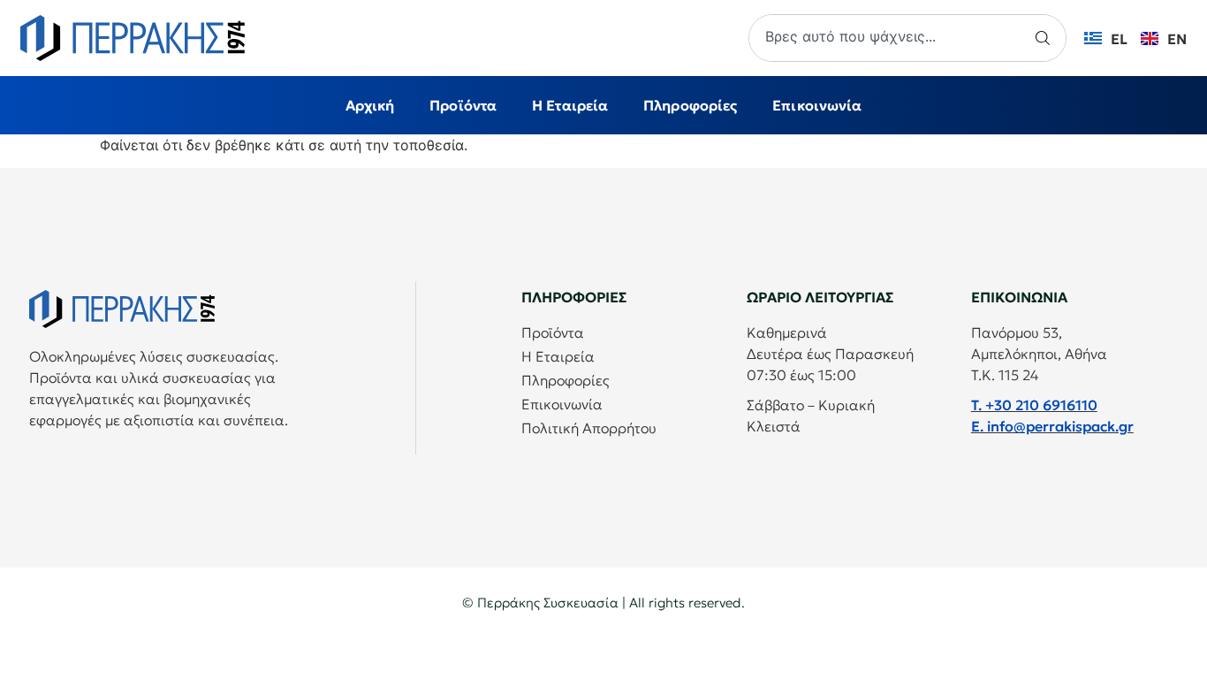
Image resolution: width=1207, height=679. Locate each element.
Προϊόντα (463, 105)
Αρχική (370, 105)
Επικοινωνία (817, 105)
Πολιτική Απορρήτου (589, 428)
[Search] (1045, 38)
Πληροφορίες (690, 105)
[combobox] (887, 38)
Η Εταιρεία (570, 105)
